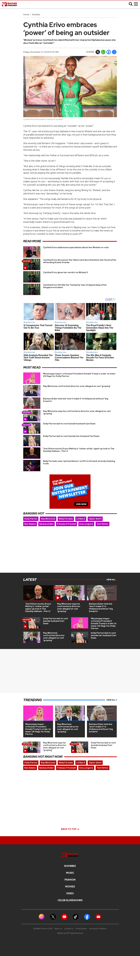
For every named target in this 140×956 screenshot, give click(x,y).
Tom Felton (102, 524)
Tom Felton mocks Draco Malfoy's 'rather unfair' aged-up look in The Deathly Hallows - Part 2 (78, 449)
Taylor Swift (95, 518)
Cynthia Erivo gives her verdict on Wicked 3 (65, 272)
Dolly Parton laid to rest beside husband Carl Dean (69, 423)
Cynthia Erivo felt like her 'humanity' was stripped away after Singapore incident (75, 286)
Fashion (70, 879)
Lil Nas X (80, 518)
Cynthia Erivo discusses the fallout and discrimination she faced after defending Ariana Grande (79, 261)
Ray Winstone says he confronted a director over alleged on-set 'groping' (77, 412)
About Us (58, 928)
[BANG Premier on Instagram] (42, 916)
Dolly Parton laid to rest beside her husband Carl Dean (71, 436)
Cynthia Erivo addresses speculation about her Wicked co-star (76, 247)
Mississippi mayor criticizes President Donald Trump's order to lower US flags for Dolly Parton (79, 375)
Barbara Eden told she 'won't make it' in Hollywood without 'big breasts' (75, 400)
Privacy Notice (81, 928)
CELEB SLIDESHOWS (70, 900)
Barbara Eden (46, 524)
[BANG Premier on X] (53, 916)
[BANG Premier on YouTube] (64, 916)
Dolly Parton (30, 518)
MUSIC (70, 873)
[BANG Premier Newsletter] (98, 916)
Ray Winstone (48, 518)
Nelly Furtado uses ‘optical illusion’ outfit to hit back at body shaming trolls (79, 462)
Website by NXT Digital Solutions (70, 933)
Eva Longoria (86, 524)
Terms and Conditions (98, 928)
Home (26, 14)
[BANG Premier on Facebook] (87, 916)
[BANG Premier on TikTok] (75, 916)
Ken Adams (30, 524)
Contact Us (68, 928)
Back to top (69, 829)
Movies (70, 886)
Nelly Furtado (66, 518)
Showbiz (36, 14)
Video (70, 893)
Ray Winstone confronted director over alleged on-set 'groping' (76, 386)
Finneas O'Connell (66, 524)
